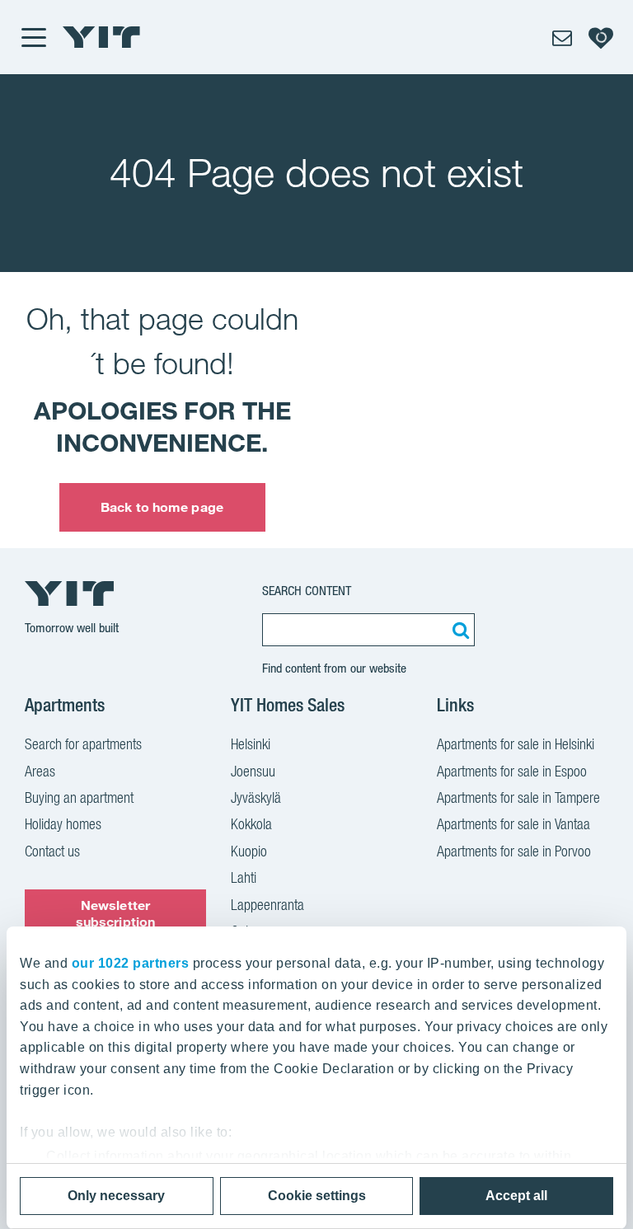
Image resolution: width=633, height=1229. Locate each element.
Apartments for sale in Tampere (518, 797)
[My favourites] (600, 37)
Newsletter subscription (115, 913)
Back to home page (162, 507)
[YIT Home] (101, 37)
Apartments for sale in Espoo (512, 771)
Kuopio (249, 851)
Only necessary (116, 1196)
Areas (40, 771)
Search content (306, 590)
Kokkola (251, 824)
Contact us (52, 851)
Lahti (243, 877)
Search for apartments (83, 744)
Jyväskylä (256, 797)
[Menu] (33, 37)
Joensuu (253, 771)
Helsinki (250, 744)
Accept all (516, 1196)
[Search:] (458, 629)
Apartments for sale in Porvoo (514, 851)
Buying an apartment (79, 797)
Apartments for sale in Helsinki (515, 744)
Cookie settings (317, 1196)
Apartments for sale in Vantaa (513, 824)
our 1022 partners (131, 963)
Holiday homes (63, 824)
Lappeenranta (267, 904)
